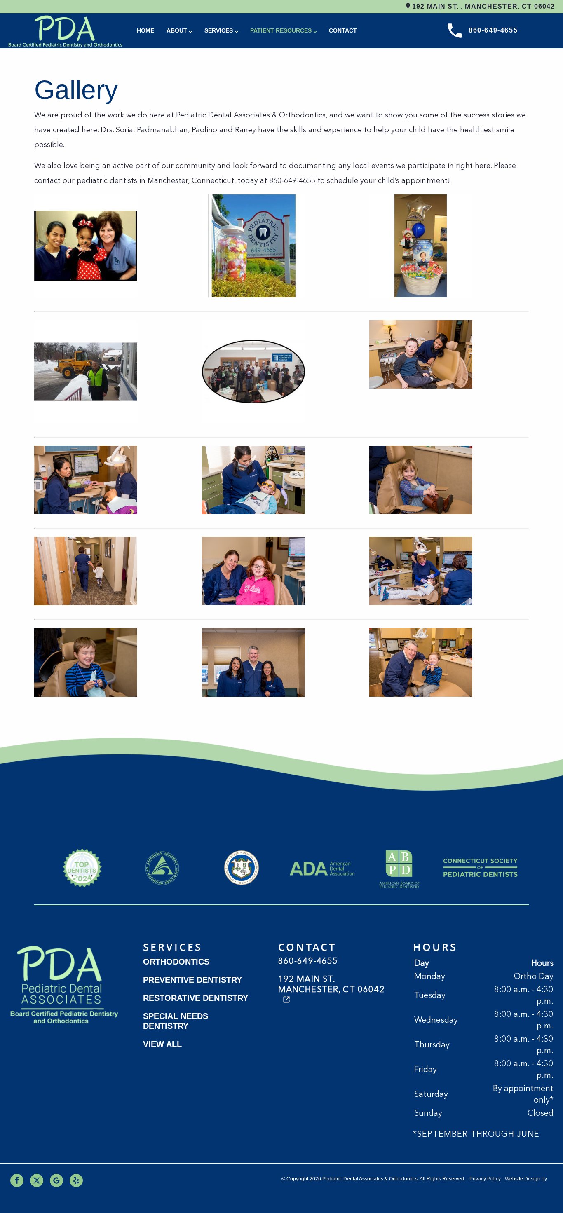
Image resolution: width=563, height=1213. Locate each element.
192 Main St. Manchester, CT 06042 (331, 985)
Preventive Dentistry (192, 979)
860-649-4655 (493, 30)
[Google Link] (56, 1180)
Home (145, 30)
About (177, 30)
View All (162, 1044)
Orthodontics (176, 961)
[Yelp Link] (76, 1180)
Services (218, 30)
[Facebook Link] (16, 1180)
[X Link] (36, 1180)
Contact (343, 30)
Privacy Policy (485, 1179)
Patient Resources (281, 30)
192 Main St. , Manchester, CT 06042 (482, 6)
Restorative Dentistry (195, 997)
